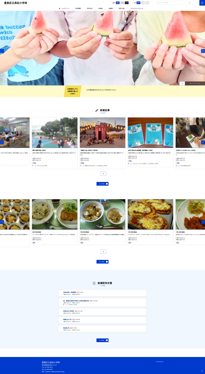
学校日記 (89, 8)
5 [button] (199, 83)
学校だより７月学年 (68, 311)
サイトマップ (160, 362)
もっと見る (101, 184)
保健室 (111, 8)
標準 (138, 3)
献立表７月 (66, 328)
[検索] (189, 2)
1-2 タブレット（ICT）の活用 (40, 165)
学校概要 (78, 8)
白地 (122, 3)
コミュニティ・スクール (137, 8)
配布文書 (121, 8)
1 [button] (190, 83)
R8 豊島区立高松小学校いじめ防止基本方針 (76, 301)
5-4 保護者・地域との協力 (88, 165)
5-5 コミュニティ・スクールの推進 (138, 163)
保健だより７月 (67, 319)
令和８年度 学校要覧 (69, 292)
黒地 (126, 3)
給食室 (100, 8)
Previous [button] (2, 51)
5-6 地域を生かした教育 (101, 165)
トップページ (65, 8)
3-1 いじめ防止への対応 (71, 304)
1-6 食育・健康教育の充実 (184, 165)
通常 (118, 3)
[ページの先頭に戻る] (202, 371)
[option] (102, 48)
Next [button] (203, 51)
